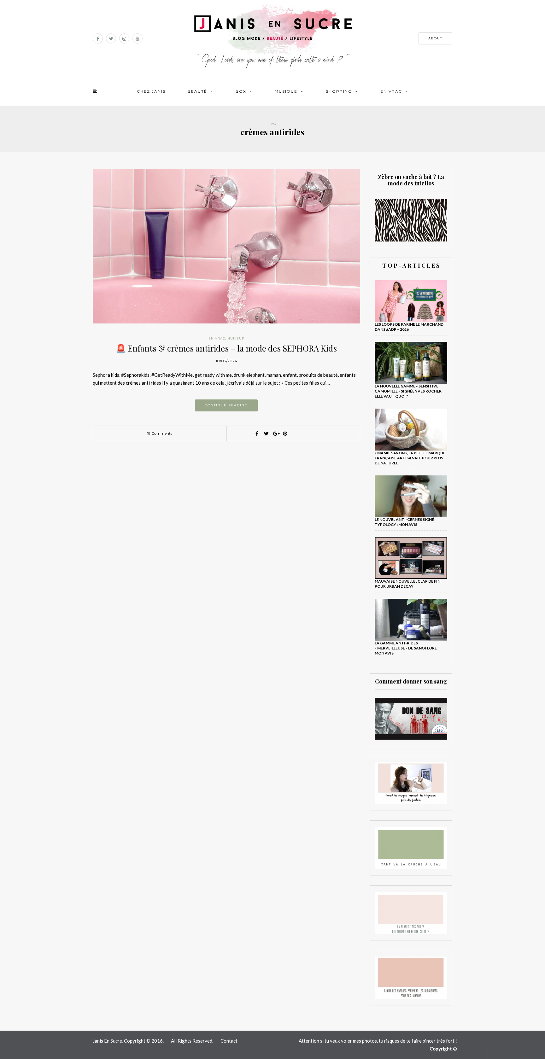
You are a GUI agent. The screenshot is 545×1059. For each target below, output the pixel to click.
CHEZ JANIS (151, 91)
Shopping (339, 91)
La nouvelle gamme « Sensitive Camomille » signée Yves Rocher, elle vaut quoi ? (408, 391)
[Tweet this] (266, 433)
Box (241, 91)
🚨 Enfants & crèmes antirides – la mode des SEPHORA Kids (226, 348)
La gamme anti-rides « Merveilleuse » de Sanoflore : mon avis (406, 648)
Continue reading (226, 405)
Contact (228, 1041)
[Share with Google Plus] (275, 433)
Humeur (235, 338)
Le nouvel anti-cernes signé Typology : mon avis (404, 522)
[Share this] (256, 433)
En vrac (391, 91)
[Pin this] (285, 433)
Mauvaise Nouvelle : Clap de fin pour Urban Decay (407, 584)
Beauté (197, 91)
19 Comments (159, 433)
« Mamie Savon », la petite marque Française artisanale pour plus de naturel (410, 458)
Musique (286, 91)
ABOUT (435, 38)
